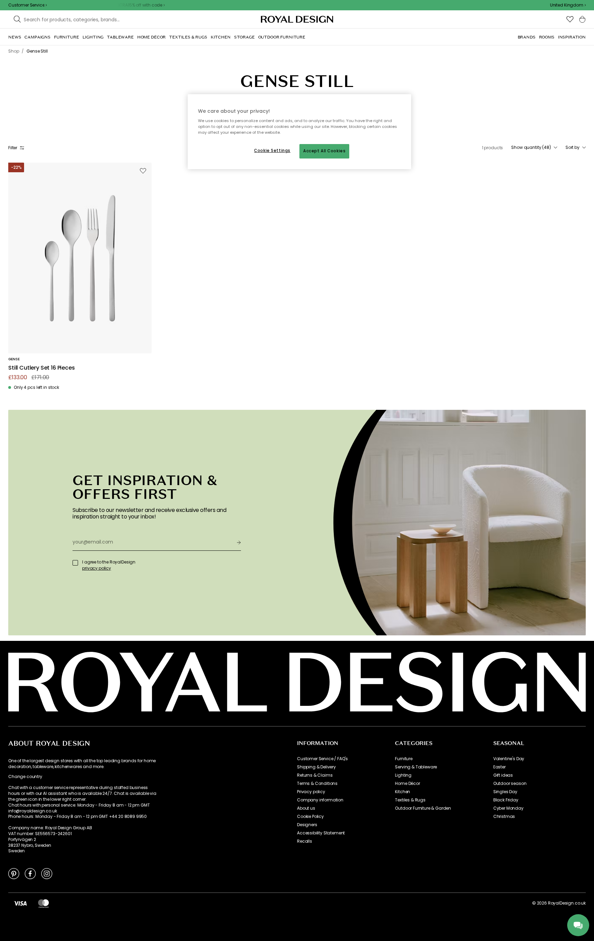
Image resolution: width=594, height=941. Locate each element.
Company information (320, 800)
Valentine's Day (509, 759)
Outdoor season (510, 783)
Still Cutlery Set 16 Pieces (41, 368)
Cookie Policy (310, 816)
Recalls (304, 841)
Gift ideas (503, 775)
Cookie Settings (272, 150)
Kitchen (402, 792)
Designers (307, 825)
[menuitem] (14, 37)
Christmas (504, 816)
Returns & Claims (314, 775)
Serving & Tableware (416, 767)
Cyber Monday (508, 808)
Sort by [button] (572, 147)
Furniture (403, 759)
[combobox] (568, 5)
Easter (499, 767)
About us (306, 808)
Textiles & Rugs (410, 800)
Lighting (403, 775)
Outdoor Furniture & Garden (423, 808)
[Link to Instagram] (46, 873)
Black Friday (505, 800)
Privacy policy (311, 792)
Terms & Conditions (317, 783)
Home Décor (407, 783)
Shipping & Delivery (316, 767)
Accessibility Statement (321, 833)
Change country (25, 776)
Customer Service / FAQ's (322, 759)
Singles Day (505, 792)
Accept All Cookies (324, 151)
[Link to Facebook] (30, 873)
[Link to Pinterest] (13, 873)
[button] (568, 5)
